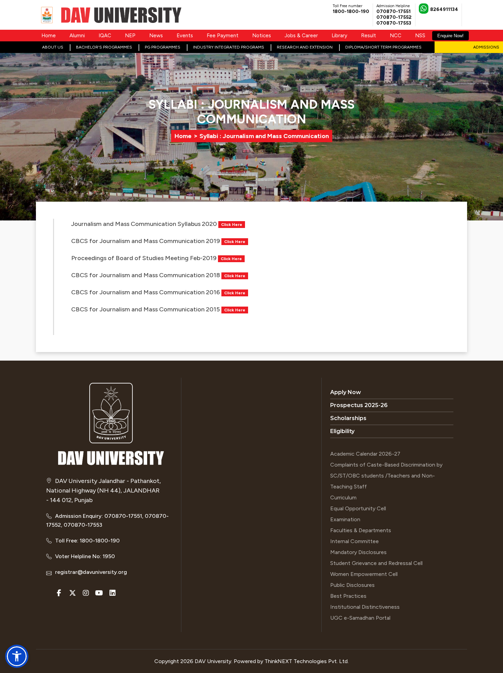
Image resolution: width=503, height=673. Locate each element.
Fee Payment (222, 35)
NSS (420, 35)
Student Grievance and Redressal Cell (376, 563)
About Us (52, 47)
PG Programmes (162, 47)
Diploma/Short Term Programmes (383, 47)
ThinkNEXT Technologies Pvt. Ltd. (307, 661)
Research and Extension (305, 47)
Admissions (486, 47)
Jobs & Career (301, 35)
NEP (130, 35)
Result (368, 35)
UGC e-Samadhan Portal (360, 618)
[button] (17, 656)
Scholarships (348, 418)
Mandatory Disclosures (358, 552)
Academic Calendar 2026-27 (365, 453)
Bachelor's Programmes (104, 47)
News (156, 35)
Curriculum (343, 497)
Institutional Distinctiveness (365, 607)
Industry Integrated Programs (228, 47)
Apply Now (345, 392)
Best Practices (348, 596)
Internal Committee (354, 541)
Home (48, 35)
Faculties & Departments (360, 530)
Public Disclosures (352, 585)
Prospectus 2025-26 (359, 405)
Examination (345, 519)
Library (339, 35)
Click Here (231, 224)
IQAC (105, 35)
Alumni (77, 35)
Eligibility (342, 431)
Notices (261, 35)
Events (185, 35)
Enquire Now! (450, 35)
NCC (395, 35)
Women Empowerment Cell (364, 574)
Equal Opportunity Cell (358, 508)
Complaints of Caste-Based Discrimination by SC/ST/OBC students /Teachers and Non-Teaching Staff (386, 475)
